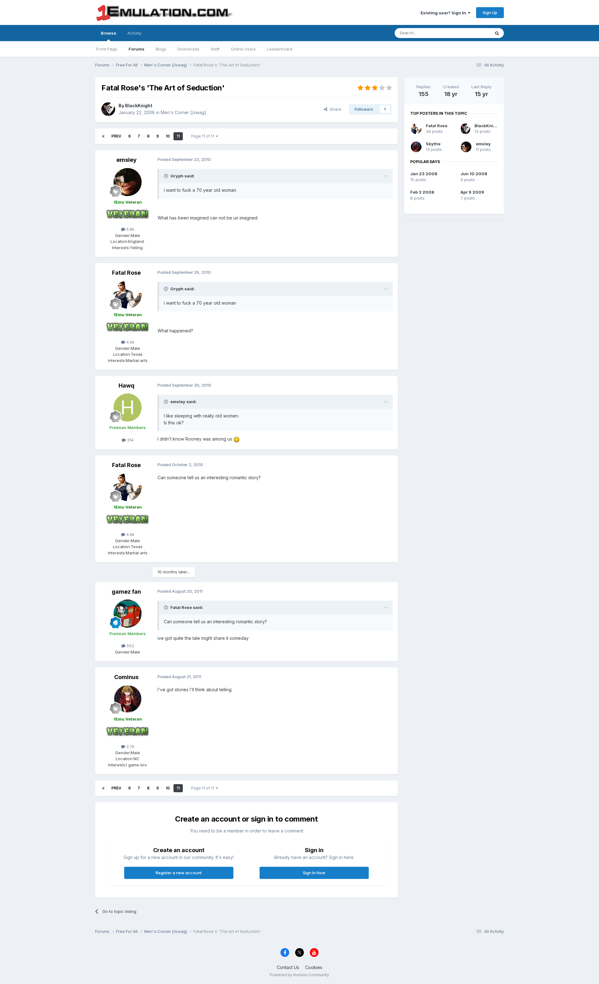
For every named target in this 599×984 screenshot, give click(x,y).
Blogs (161, 48)
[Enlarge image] (236, 438)
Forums (136, 48)
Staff (215, 48)
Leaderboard (279, 48)
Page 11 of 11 (203, 136)
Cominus (126, 677)
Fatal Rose (126, 272)
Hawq (126, 385)
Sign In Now (314, 872)
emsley (126, 160)
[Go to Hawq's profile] (128, 407)
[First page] (103, 136)
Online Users (243, 48)
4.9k (129, 342)
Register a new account (179, 872)
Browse (108, 33)
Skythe (433, 143)
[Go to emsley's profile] (128, 182)
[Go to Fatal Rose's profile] (128, 295)
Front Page (106, 48)
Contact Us (288, 967)
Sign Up (490, 12)
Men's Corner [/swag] (183, 112)
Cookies (313, 967)
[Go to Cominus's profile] (128, 699)
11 (178, 136)
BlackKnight (138, 105)
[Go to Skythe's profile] (416, 147)
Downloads (188, 48)
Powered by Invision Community (299, 974)
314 (130, 439)
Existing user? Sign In (444, 12)
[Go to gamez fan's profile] (128, 614)
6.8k (129, 229)
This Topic (472, 33)
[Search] (497, 33)
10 (168, 136)
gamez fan (126, 591)
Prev (116, 136)
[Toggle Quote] (166, 175)
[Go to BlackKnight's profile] (108, 109)
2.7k (129, 746)
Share (334, 109)
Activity (134, 33)
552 (129, 645)
